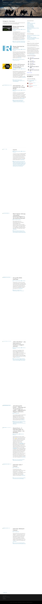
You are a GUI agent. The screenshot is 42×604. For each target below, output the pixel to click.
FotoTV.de (23, 164)
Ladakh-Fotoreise (15, 165)
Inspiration (32, 2)
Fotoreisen (12, 2)
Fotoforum (15, 358)
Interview (23, 80)
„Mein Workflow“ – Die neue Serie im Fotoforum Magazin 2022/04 (19, 344)
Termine (28, 22)
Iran (23, 290)
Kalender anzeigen (29, 72)
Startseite (4, 18)
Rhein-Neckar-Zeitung (23, 232)
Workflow (24, 360)
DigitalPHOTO (15, 421)
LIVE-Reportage (19, 165)
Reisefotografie (16, 81)
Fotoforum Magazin (18, 360)
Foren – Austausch (30, 24)
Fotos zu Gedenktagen (30, 26)
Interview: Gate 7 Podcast (18, 465)
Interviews (15, 41)
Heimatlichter (14, 101)
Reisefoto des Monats (30, 27)
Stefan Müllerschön (32, 80)
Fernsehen (15, 161)
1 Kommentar (23, 280)
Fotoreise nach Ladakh (19, 164)
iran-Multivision (16, 232)
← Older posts (5, 592)
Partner (9, 4)
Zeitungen (19, 231)
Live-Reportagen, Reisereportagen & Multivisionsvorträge (19, 162)
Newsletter (4, 598)
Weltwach (24, 543)
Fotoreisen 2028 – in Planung (31, 37)
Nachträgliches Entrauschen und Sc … (33, 85)
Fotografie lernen (5, 2)
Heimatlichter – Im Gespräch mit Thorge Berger (19, 87)
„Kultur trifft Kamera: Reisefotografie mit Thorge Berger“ (19, 66)
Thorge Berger (19, 29)
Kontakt (4, 597)
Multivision (22, 165)
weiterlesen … (23, 39)
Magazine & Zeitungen (19, 230)
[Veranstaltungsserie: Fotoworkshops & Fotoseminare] (33, 60)
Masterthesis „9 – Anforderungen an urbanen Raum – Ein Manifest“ (18, 430)
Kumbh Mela (22, 443)
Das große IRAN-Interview (17, 278)
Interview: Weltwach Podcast (18, 529)
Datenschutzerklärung (6, 596)
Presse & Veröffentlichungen (11, 18)
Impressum (4, 595)
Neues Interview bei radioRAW (18, 47)
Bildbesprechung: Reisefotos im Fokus (33, 28)
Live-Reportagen (18, 2)
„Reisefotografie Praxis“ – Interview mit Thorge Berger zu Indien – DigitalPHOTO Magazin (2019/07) (19, 409)
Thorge (18, 413)
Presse (18, 60)
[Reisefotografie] (2, 1)
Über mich (4, 4)
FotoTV (15, 150)
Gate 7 (19, 290)
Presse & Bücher (25, 2)
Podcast (16, 60)
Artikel (21, 422)
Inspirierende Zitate (30, 25)
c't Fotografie (20, 80)
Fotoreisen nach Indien (22, 161)
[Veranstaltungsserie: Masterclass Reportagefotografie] (33, 57)
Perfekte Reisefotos (32, 61)
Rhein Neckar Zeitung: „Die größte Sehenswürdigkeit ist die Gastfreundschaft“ (19, 216)
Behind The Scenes (23, 359)
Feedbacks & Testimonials (31, 23)
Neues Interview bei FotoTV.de (18, 27)
